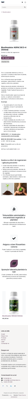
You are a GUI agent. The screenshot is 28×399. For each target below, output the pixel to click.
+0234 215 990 (7, 382)
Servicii (3, 339)
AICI (18, 149)
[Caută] (25, 7)
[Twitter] (7, 385)
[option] (14, 305)
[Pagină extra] (14, 385)
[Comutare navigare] (25, 2)
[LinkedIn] (11, 385)
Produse (3, 338)
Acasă (3, 334)
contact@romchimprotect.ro (11, 380)
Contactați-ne (5, 343)
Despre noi (4, 336)
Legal (2, 341)
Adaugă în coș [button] (8, 58)
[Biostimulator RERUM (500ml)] (14, 302)
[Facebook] (3, 385)
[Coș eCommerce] (22, 2)
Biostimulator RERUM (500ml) (12, 316)
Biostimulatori (7, 12)
